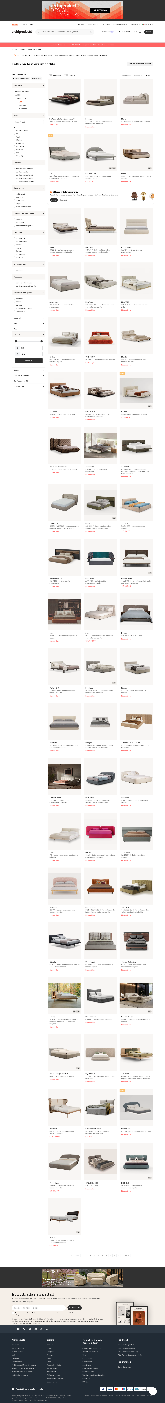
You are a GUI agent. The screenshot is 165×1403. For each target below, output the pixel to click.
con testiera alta (22, 172)
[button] (81, 24)
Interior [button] (15, 24)
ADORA (19, 140)
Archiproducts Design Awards (22, 1372)
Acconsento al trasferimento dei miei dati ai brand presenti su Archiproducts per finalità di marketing (42, 1314)
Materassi (23, 109)
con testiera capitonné (24, 175)
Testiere (22, 105)
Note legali (86, 1378)
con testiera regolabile (24, 178)
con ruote (19, 305)
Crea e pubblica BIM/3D (126, 1348)
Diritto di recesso (88, 1372)
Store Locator (87, 1358)
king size (19, 197)
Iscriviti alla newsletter (20, 1375)
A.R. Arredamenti (22, 131)
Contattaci (15, 1358)
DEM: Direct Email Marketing (128, 1352)
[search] (38, 32)
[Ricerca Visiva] (91, 32)
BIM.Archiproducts (53, 1375)
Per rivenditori (106, 24)
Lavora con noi (17, 1362)
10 (118, 1255)
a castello (19, 257)
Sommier (19, 251)
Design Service (135, 24)
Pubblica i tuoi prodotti (126, 1345)
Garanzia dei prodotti (90, 1368)
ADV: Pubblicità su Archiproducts (130, 1355)
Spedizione (86, 1365)
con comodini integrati (24, 283)
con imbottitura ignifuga (24, 226)
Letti (21, 102)
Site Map (150, 1396)
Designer (50, 1352)
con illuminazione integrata (26, 286)
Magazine (50, 1355)
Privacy (87, 1396)
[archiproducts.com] (22, 32)
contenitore (20, 238)
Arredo (18, 95)
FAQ (13, 1355)
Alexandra (20, 146)
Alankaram (20, 143)
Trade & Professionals (120, 24)
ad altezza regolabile (24, 308)
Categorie (50, 1345)
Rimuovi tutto (36, 78)
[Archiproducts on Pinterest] (24, 1329)
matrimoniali (20, 194)
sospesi (19, 302)
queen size (20, 200)
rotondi (18, 248)
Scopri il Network (18, 1348)
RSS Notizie (131, 1396)
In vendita (57, 75)
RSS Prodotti (141, 1396)
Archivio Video (52, 1372)
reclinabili (19, 299)
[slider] (16, 341)
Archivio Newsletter (54, 1365)
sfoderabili (20, 223)
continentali (20, 254)
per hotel (19, 270)
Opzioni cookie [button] (96, 1395)
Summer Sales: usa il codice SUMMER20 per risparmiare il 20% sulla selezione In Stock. (82, 45)
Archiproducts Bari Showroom (23, 1368)
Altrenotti (19, 156)
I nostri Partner (17, 1352)
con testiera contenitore (25, 181)
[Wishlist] (135, 32)
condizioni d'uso (38, 1319)
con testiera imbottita (22, 78)
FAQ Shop (86, 1382)
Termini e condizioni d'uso (117, 1396)
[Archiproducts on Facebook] (14, 1329)
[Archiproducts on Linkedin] (46, 1329)
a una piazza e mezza (24, 207)
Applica (28, 360)
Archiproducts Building (55, 1378)
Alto (17, 153)
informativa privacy (52, 1319)
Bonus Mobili (87, 1362)
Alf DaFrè (19, 150)
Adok (18, 137)
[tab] (84, 24)
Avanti (124, 1255)
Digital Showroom (124, 1367)
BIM (31, 24)
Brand (49, 1348)
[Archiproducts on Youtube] (41, 1329)
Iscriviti (76, 1308)
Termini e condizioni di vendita (93, 1375)
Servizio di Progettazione (91, 1348)
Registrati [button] (29, 55)
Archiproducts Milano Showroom (24, 1365)
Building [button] (24, 24)
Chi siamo (15, 1345)
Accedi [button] (148, 32)
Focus (49, 1362)
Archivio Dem (52, 1368)
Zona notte (21, 98)
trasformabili (20, 311)
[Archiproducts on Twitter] (30, 1329)
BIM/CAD (72, 75)
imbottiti (19, 219)
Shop (84, 1355)
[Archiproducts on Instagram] (19, 1329)
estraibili (19, 245)
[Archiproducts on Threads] (36, 1329)
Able (18, 134)
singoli (18, 203)
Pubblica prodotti (93, 24)
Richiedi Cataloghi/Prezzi (140, 64)
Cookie (104, 1396)
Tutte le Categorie (21, 91)
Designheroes (52, 1382)
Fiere (49, 1358)
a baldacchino (21, 241)
